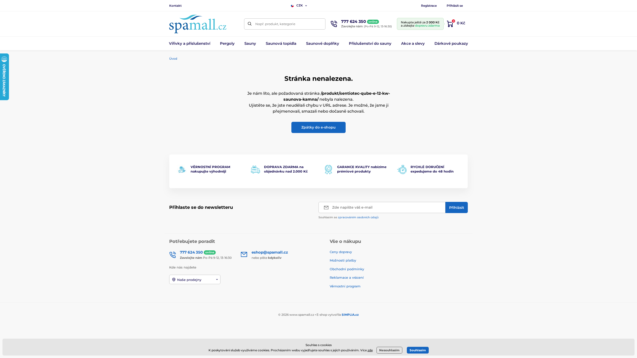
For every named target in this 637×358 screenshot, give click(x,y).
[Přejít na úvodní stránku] (197, 24)
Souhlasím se (348, 217)
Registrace (429, 5)
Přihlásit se (455, 5)
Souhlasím (418, 350)
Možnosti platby (343, 260)
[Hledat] (249, 24)
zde (370, 350)
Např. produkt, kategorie (275, 24)
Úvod (173, 58)
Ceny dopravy (341, 252)
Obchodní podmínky (347, 269)
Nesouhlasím (389, 350)
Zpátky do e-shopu (318, 127)
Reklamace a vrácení (347, 277)
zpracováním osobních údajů (358, 217)
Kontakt (175, 5)
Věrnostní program (345, 286)
